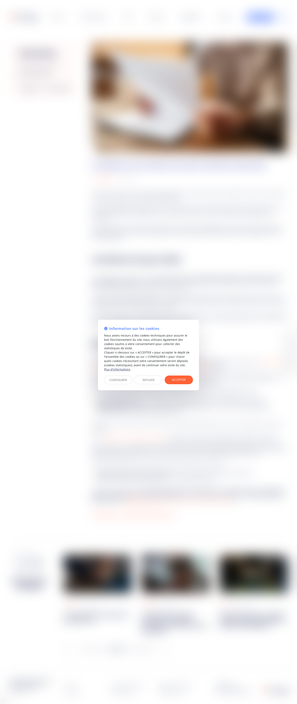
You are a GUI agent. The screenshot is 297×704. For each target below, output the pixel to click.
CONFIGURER (118, 380)
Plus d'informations (117, 369)
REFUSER (149, 380)
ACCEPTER (179, 380)
